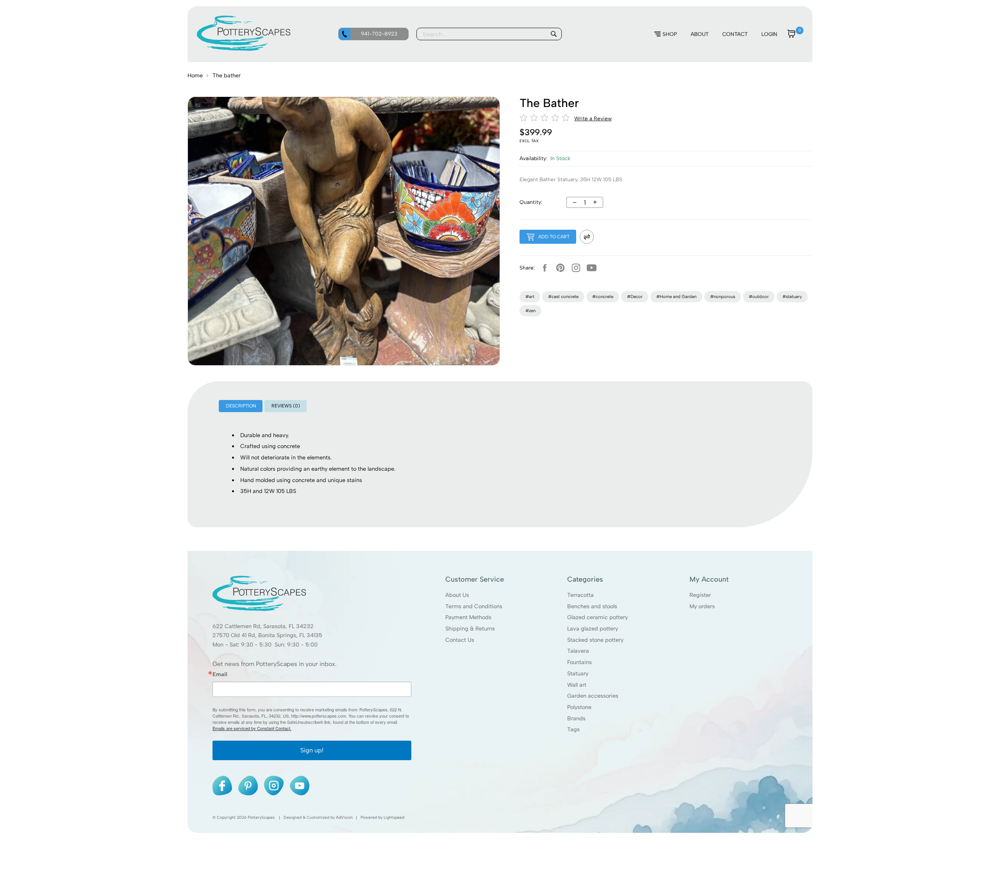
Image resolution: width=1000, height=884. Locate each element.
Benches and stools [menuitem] (592, 605)
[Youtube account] (591, 267)
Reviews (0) (285, 406)
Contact (735, 34)
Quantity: (531, 202)
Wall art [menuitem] (576, 684)
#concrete (602, 296)
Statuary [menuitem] (577, 673)
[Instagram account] (576, 267)
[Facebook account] (544, 267)
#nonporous (722, 296)
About (700, 34)
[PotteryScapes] (244, 49)
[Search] (553, 34)
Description (241, 406)
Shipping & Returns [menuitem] (470, 628)
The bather (226, 75)
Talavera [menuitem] (578, 650)
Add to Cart (554, 236)
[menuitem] (665, 34)
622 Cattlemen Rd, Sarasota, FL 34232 (263, 626)
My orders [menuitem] (702, 605)
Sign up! (311, 750)
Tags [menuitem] (573, 729)
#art (529, 296)
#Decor (635, 296)
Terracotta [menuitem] (580, 594)
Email (219, 674)
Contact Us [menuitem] (459, 639)
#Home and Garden (676, 296)
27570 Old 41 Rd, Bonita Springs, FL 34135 (267, 635)
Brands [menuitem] (576, 718)
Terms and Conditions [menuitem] (473, 605)
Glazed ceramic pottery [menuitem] (597, 617)
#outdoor (759, 296)
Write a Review (593, 118)
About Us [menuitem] (457, 594)
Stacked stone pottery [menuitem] (595, 639)
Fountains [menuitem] (579, 662)
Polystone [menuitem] (579, 707)
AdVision (344, 817)
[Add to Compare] (587, 237)
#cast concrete (563, 296)
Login (769, 34)
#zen (530, 310)
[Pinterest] (560, 267)
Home (195, 75)
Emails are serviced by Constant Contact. (251, 728)
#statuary (792, 296)
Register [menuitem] (700, 594)
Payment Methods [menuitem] (468, 617)
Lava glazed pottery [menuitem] (592, 628)
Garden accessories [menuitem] (592, 695)
